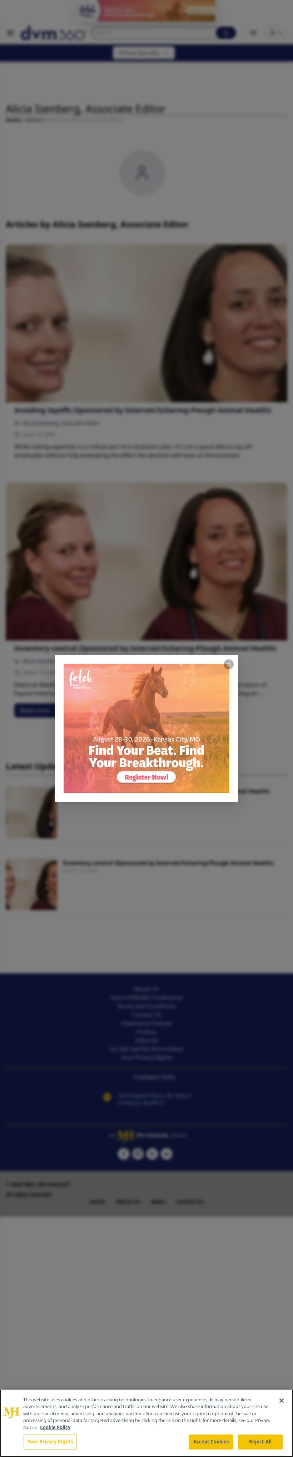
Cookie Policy (55, 1427)
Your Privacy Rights (50, 1441)
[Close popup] (229, 664)
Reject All (260, 1441)
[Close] (281, 1400)
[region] (146, 1423)
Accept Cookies (211, 1441)
